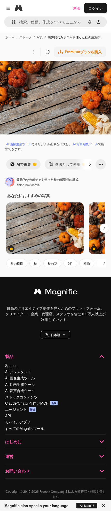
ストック (25, 37)
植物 (87, 263)
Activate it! (87, 505)
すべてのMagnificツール (24, 428)
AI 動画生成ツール (20, 384)
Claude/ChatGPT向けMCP (31, 403)
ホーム (9, 37)
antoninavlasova (28, 185)
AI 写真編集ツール (85, 144)
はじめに (13, 442)
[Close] (103, 506)
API (8, 415)
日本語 (55, 335)
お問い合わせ (17, 471)
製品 (9, 356)
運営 (9, 456)
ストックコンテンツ (21, 396)
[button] (55, 335)
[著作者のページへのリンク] (9, 182)
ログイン (95, 8)
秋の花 (52, 263)
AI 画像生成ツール (18, 144)
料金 (77, 8)
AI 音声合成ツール (20, 390)
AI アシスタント (18, 371)
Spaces (11, 365)
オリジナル (35, 69)
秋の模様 (17, 263)
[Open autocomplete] (11, 22)
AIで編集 (20, 165)
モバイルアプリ (17, 421)
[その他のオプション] (34, 52)
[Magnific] (55, 293)
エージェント (20, 409)
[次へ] (89, 164)
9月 (70, 263)
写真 (40, 37)
